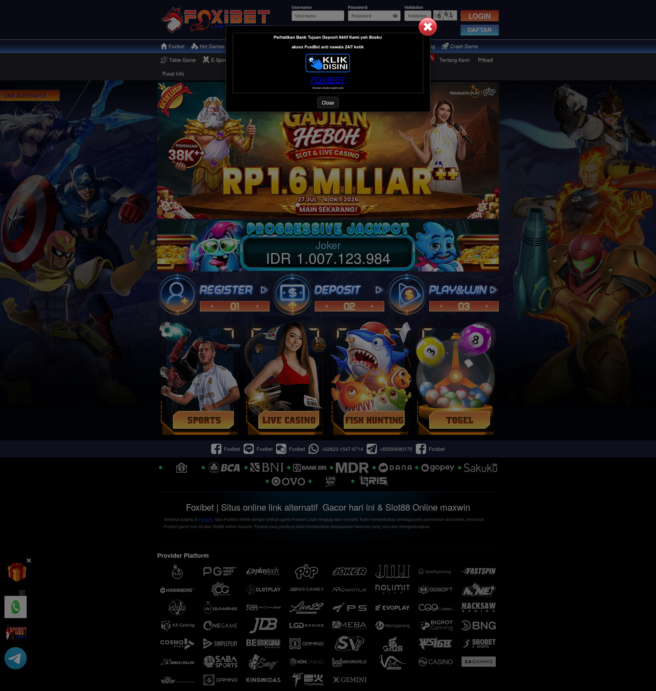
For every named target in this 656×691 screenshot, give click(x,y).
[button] (428, 26)
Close (328, 102)
